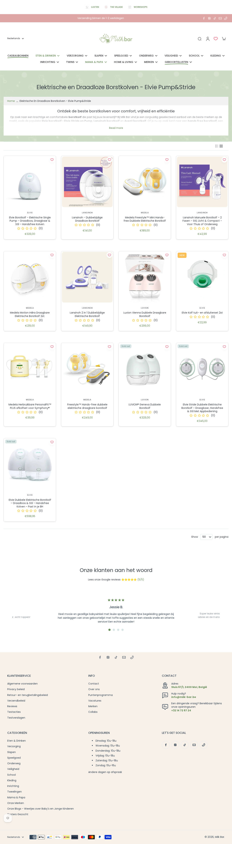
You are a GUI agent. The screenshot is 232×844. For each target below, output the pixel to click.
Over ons (94, 689)
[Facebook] (204, 18)
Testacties (14, 712)
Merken (93, 706)
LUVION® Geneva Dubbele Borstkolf (145, 406)
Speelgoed (14, 758)
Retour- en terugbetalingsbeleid (27, 695)
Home (11, 101)
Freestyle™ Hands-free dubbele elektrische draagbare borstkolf (87, 406)
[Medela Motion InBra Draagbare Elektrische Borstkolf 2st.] (30, 277)
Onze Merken (15, 803)
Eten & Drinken (16, 741)
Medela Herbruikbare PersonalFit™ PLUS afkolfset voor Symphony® (30, 406)
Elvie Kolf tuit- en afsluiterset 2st (202, 312)
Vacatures (94, 700)
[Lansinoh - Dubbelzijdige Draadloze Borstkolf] (87, 182)
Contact (93, 683)
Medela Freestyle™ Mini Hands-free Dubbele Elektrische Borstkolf (145, 219)
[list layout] (217, 146)
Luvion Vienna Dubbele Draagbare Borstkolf (144, 314)
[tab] (109, 630)
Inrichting (13, 786)
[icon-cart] (224, 38)
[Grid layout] (221, 146)
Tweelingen (14, 791)
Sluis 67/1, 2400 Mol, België (189, 687)
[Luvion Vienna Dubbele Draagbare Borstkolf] (144, 277)
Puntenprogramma (100, 695)
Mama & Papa (16, 797)
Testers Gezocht (17, 814)
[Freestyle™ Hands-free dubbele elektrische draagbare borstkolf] (87, 369)
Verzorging (14, 746)
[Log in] (208, 39)
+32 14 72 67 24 (181, 710)
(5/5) (140, 579)
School (11, 775)
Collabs (93, 712)
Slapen (11, 752)
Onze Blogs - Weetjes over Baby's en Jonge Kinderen (40, 808)
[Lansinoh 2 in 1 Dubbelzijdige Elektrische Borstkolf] (87, 277)
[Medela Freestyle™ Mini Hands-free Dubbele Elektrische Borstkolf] (144, 182)
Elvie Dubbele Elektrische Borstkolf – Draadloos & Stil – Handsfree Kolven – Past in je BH (30, 503)
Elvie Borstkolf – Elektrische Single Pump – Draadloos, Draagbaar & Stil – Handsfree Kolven (30, 221)
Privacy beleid (16, 689)
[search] (200, 38)
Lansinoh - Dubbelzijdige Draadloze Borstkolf (87, 219)
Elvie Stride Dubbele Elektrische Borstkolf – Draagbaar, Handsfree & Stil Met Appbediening (202, 408)
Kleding (11, 780)
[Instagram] (209, 18)
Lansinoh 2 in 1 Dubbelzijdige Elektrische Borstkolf (87, 314)
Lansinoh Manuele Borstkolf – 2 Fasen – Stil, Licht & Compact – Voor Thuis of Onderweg (202, 221)
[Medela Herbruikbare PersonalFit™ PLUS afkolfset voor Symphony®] (30, 369)
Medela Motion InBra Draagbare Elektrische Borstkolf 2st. (30, 314)
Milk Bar (219, 837)
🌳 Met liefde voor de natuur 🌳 (101, 18)
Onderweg (13, 763)
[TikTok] (215, 18)
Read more (116, 128)
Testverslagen (16, 717)
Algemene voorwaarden (22, 683)
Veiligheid (13, 769)
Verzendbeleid (16, 700)
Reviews (12, 706)
